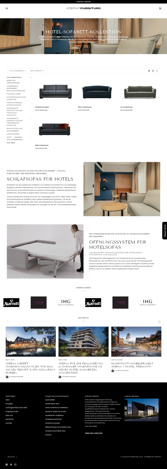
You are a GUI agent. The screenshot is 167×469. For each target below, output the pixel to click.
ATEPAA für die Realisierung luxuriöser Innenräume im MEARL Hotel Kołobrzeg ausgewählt (81, 368)
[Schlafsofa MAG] (55, 90)
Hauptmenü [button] (10, 396)
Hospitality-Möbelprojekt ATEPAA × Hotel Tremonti (132, 365)
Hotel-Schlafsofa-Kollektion (56, 407)
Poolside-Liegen (14, 94)
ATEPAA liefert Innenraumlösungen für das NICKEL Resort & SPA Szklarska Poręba (30, 368)
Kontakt (9, 423)
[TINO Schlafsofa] (98, 90)
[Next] (159, 322)
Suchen (48, 435)
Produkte (9, 404)
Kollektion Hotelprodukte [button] (57, 396)
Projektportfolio (12, 411)
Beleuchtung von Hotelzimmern (14, 130)
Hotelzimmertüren (52, 423)
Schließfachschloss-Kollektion (17, 98)
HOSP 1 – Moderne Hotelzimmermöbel (15, 138)
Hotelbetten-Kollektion (54, 415)
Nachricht (10, 419)
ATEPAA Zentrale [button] (132, 396)
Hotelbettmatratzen (53, 419)
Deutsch (11, 457)
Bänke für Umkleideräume (13, 82)
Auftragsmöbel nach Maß (16, 407)
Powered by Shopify (152, 457)
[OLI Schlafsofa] (140, 90)
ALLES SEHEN (50, 400)
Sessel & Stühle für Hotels (55, 411)
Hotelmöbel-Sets (52, 404)
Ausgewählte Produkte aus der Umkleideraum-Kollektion (14, 121)
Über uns (9, 415)
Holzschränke (13, 134)
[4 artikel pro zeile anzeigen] (157, 70)
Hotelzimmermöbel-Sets (55, 431)
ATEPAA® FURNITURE (130, 457)
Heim (8, 400)
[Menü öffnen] (9, 8)
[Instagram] (15, 465)
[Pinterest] (11, 465)
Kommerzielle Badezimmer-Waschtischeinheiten (16, 88)
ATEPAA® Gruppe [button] (92, 396)
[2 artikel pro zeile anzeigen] (149, 70)
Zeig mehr (11, 143)
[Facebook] (7, 465)
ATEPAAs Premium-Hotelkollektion (14, 104)
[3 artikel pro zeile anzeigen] (153, 70)
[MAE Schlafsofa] (55, 128)
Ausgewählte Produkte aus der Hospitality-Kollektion (14, 111)
